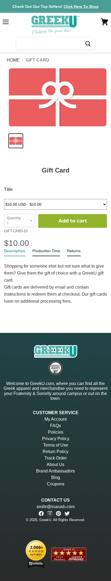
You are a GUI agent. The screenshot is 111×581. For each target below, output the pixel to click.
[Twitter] (67, 513)
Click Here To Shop (81, 6)
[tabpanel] (55, 280)
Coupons (55, 484)
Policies (55, 432)
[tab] (14, 252)
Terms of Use (55, 445)
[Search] (88, 43)
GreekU (45, 520)
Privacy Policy (55, 438)
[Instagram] (50, 513)
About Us (55, 464)
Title (8, 189)
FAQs (55, 425)
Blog (55, 477)
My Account (55, 419)
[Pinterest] (58, 513)
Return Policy (55, 451)
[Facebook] (41, 513)
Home (13, 60)
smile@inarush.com (56, 506)
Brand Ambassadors (55, 471)
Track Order (55, 458)
